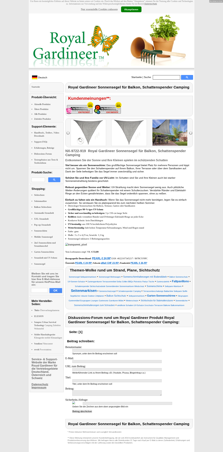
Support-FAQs (40, 142)
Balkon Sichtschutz (42, 207)
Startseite (136, 77)
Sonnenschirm (40, 231)
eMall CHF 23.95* (110, 263)
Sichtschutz (39, 195)
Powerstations (42, 349)
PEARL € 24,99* (101, 258)
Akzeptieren (131, 9)
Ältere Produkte (41, 109)
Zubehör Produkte (42, 119)
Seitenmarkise (40, 201)
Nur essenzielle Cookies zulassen (99, 9)
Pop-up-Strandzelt (42, 225)
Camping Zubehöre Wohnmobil (47, 325)
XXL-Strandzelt (41, 219)
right (190, 133)
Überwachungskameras (46, 310)
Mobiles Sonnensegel (43, 237)
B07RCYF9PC (141, 258)
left (68, 133)
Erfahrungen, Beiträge (44, 148)
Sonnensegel (39, 264)
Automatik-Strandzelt (44, 213)
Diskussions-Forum (43, 154)
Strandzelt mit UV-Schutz (45, 258)
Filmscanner (43, 343)
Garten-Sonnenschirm (44, 252)
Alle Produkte (40, 114)
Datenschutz (150, 4)
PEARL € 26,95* (138, 263)
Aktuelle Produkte (42, 104)
